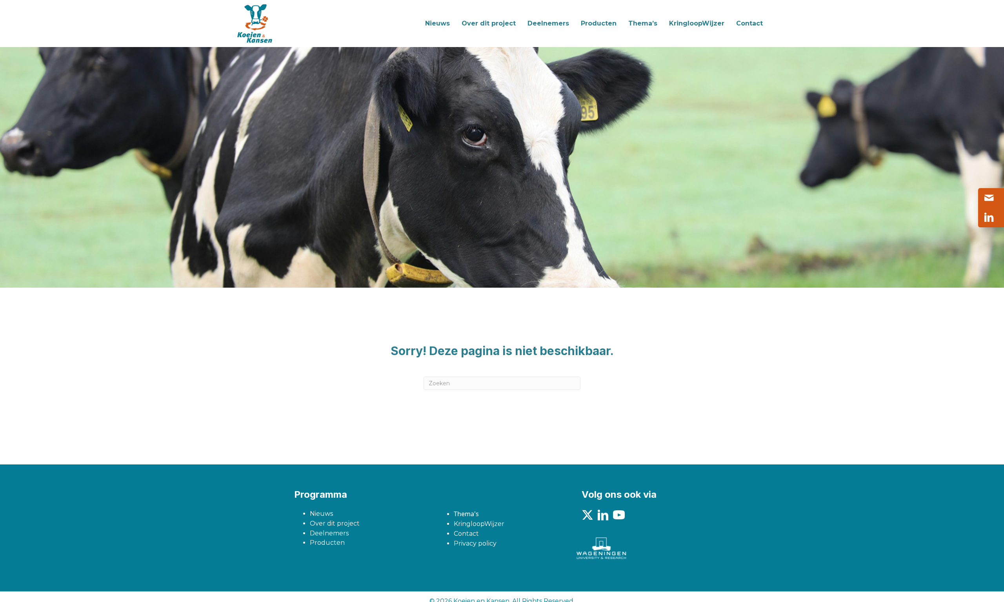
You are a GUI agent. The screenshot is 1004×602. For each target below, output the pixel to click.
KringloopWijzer (479, 524)
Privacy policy (475, 543)
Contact (466, 533)
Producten (327, 542)
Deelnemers (329, 533)
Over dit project (335, 523)
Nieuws (321, 513)
